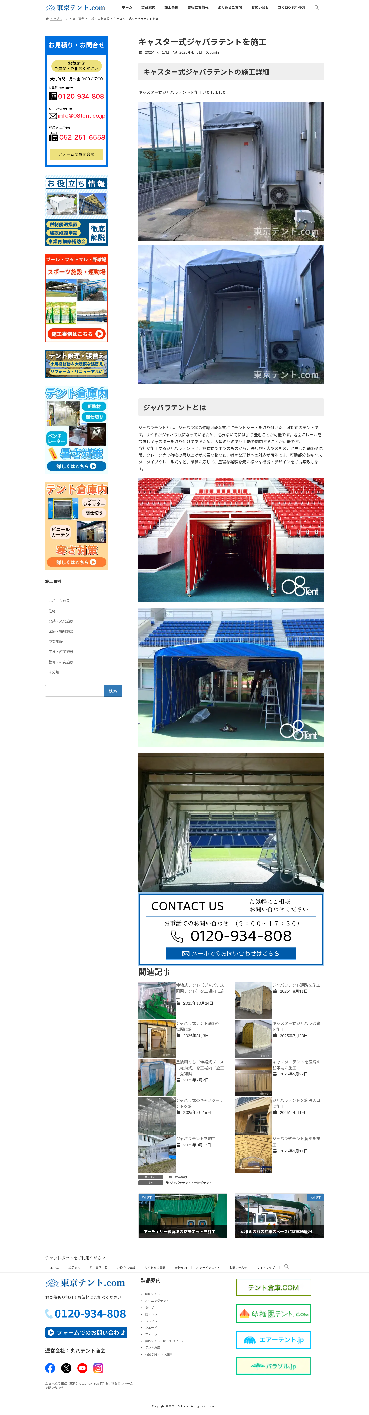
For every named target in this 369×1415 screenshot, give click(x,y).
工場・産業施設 (176, 1177)
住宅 (52, 611)
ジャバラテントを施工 (196, 1138)
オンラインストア (208, 1268)
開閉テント (152, 1294)
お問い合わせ (238, 1268)
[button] (317, 7)
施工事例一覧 (99, 1268)
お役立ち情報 (126, 1268)
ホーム (54, 1268)
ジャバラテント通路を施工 (296, 985)
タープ (149, 1308)
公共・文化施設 (61, 621)
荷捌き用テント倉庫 (158, 1354)
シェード (151, 1328)
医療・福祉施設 (61, 631)
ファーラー (152, 1334)
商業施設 (56, 641)
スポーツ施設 (59, 601)
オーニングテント (157, 1301)
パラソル (151, 1321)
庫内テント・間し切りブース (164, 1341)
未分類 (54, 672)
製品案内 (74, 1268)
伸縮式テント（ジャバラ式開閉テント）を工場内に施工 (200, 991)
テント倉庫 (152, 1348)
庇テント (151, 1314)
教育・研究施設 (61, 662)
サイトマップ (266, 1268)
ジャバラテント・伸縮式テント (191, 1183)
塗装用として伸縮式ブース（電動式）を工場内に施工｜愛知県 (200, 1067)
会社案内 (181, 1268)
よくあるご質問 (154, 1268)
